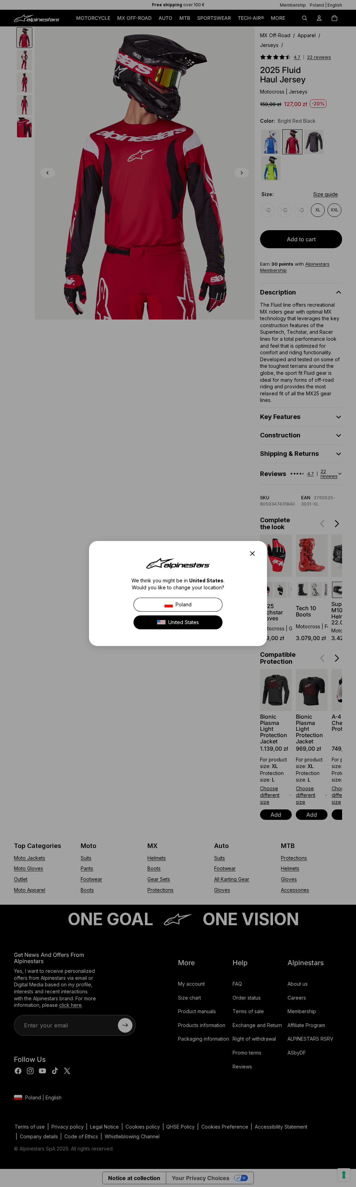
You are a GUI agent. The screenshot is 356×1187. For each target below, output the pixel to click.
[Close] (254, 553)
